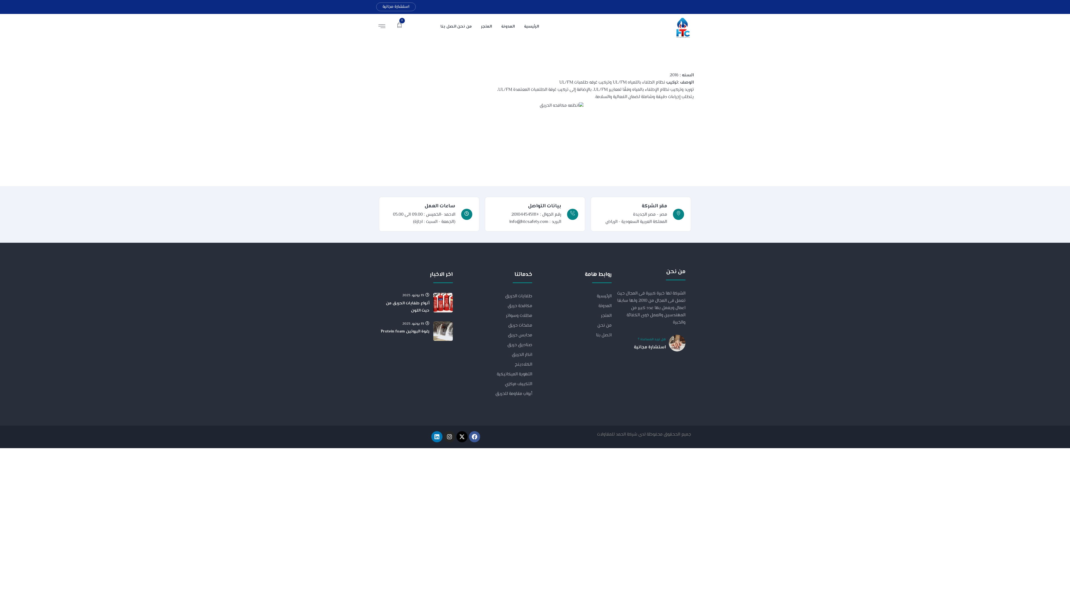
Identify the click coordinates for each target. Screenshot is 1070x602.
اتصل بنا (604, 335)
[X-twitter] (462, 436)
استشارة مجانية (396, 7)
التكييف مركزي (518, 384)
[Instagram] (449, 436)
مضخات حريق (520, 325)
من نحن (604, 325)
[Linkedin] (436, 436)
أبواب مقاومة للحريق (513, 393)
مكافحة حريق (520, 306)
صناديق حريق (519, 345)
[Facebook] (474, 436)
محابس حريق (520, 335)
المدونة (605, 306)
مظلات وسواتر (519, 315)
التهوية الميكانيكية (514, 374)
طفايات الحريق (518, 296)
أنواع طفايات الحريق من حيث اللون (407, 307)
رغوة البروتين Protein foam (405, 331)
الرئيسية (604, 296)
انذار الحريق (522, 354)
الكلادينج (523, 364)
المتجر (606, 315)
